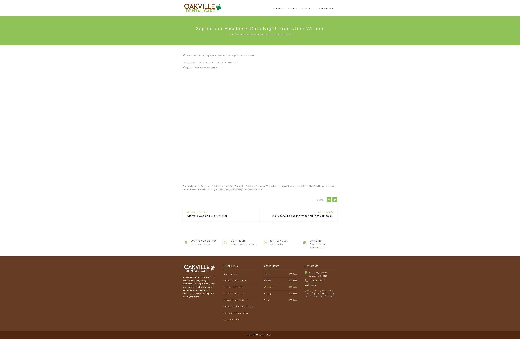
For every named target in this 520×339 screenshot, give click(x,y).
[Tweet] (334, 199)
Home (231, 34)
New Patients (230, 274)
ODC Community (327, 8)
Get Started (307, 8)
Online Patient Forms (234, 281)
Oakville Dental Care (211, 62)
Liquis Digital (267, 335)
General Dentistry (233, 287)
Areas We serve (231, 320)
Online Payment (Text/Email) (238, 307)
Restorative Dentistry (235, 300)
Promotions (232, 62)
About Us (278, 8)
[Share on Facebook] (329, 199)
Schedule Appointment (235, 313)
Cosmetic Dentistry (233, 294)
